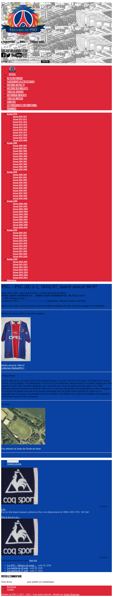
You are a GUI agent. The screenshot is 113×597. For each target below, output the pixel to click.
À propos (13, 461)
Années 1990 (12, 172)
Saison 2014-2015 (20, 243)
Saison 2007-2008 (20, 222)
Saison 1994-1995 (20, 185)
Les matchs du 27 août (17, 570)
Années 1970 (12, 114)
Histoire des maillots (17, 88)
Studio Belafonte (71, 594)
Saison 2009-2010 (20, 227)
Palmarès (11, 108)
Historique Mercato (16, 95)
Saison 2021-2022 (20, 264)
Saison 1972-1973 (20, 122)
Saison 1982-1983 (20, 151)
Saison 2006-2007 (20, 219)
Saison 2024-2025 (20, 272)
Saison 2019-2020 (20, 256)
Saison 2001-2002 (20, 206)
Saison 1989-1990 (20, 169)
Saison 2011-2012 (20, 235)
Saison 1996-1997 (20, 190)
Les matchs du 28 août (17, 568)
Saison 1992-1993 (20, 180)
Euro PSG (11, 101)
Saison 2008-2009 (20, 224)
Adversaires (11, 280)
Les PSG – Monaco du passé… (21, 565)
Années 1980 (12, 143)
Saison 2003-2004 (20, 211)
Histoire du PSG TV (16, 85)
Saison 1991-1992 (20, 177)
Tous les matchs (15, 98)
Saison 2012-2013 (20, 238)
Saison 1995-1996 (20, 188)
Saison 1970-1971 (20, 116)
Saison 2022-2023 (20, 267)
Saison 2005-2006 (20, 217)
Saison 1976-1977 (20, 132)
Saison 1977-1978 (20, 135)
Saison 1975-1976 (20, 129)
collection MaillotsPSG (12, 368)
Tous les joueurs (15, 91)
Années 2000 (12, 201)
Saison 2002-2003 (20, 209)
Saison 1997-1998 (20, 193)
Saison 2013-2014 (20, 240)
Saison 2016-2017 (20, 248)
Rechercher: (6, 61)
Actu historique (15, 78)
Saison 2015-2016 (20, 246)
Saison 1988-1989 (20, 166)
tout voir (33, 560)
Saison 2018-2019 (20, 254)
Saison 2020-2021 (20, 261)
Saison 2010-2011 (20, 232)
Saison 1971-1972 (20, 119)
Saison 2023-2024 (20, 269)
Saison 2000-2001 (20, 203)
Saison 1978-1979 (20, 137)
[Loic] (19, 503)
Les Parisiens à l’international (22, 105)
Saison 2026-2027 (20, 277)
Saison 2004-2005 (20, 214)
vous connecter (19, 582)
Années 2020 (12, 259)
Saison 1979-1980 (20, 140)
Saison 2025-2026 (20, 275)
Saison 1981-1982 (20, 148)
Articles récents (14, 464)
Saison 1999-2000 (20, 198)
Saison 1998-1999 (20, 195)
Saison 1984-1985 (20, 156)
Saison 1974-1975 (20, 127)
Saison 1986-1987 (20, 161)
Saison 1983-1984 (20, 153)
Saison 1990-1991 (20, 174)
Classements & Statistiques (21, 81)
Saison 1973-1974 (20, 124)
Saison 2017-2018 (20, 251)
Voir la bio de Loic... (10, 517)
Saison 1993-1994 (20, 182)
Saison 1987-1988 (20, 164)
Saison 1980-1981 (20, 145)
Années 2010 (12, 230)
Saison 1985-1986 (20, 158)
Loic (3, 509)
